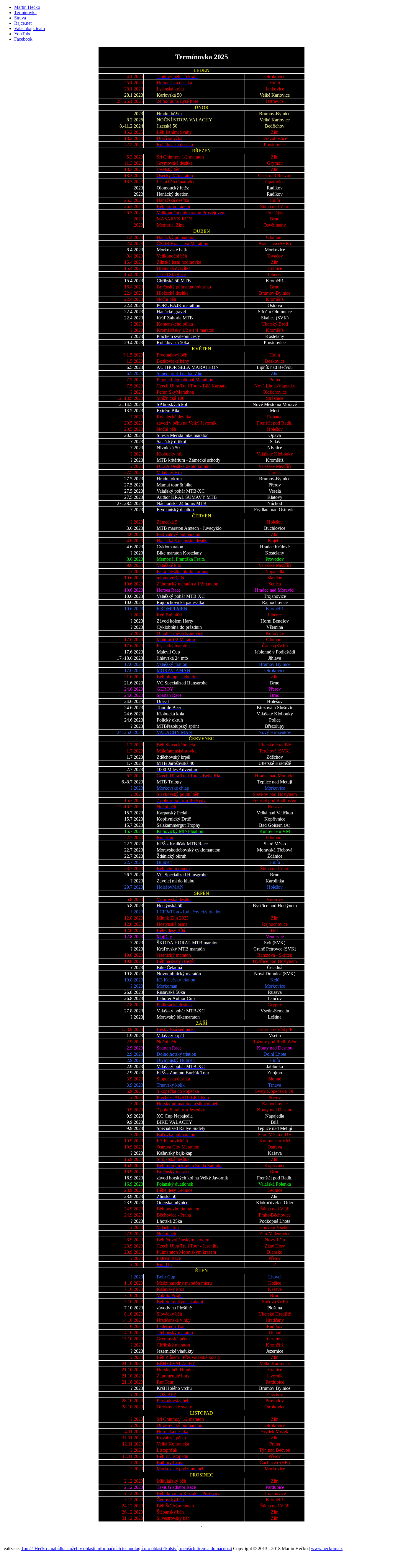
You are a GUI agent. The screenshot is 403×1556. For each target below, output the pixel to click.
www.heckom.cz (327, 1548)
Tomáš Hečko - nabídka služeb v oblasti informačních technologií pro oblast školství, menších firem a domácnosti (126, 1548)
